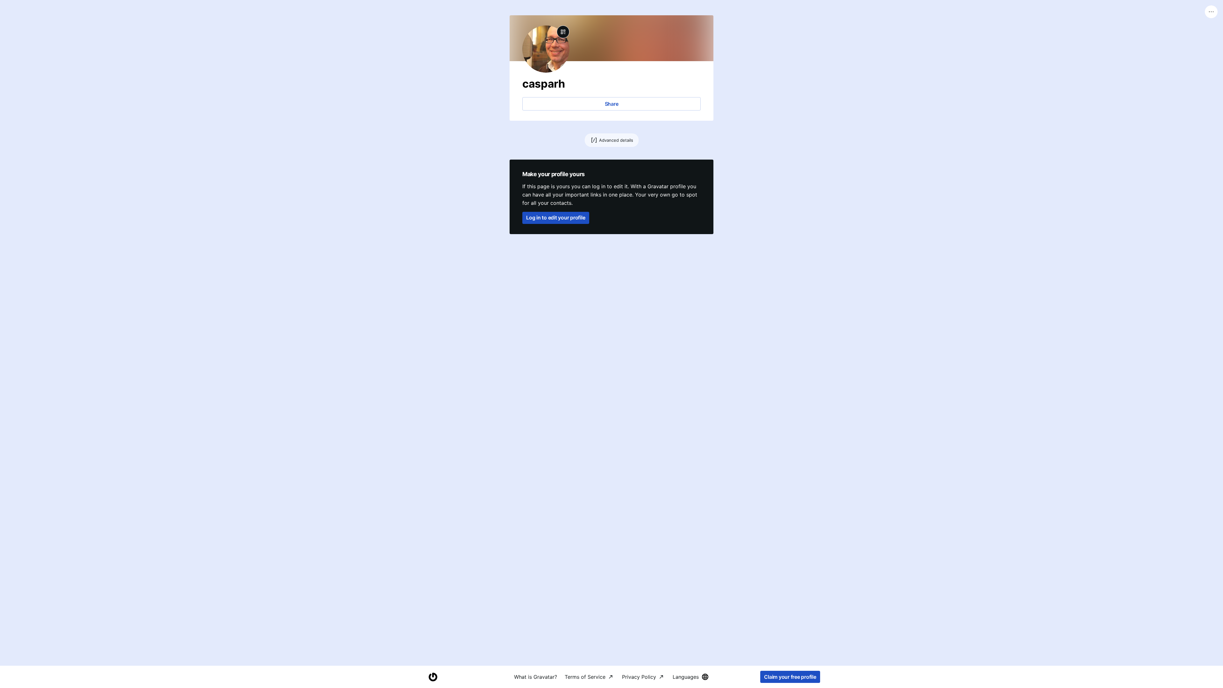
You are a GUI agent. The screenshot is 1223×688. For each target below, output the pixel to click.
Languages (686, 677)
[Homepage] (433, 677)
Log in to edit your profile (555, 217)
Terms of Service (585, 677)
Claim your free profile (790, 677)
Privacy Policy (639, 677)
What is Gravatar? (535, 677)
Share (612, 104)
